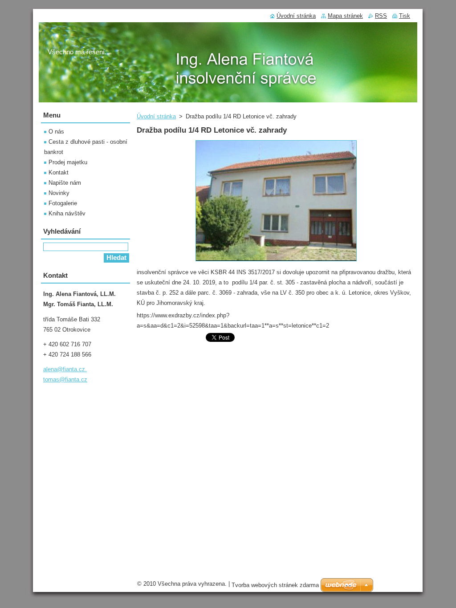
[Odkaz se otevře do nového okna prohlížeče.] (276, 261)
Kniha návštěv (67, 213)
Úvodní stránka (156, 116)
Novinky (59, 193)
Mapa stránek (345, 15)
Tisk (404, 15)
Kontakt (59, 172)
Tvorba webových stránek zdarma (275, 585)
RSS (381, 15)
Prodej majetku (68, 162)
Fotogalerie (63, 203)
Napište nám (65, 182)
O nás (56, 131)
